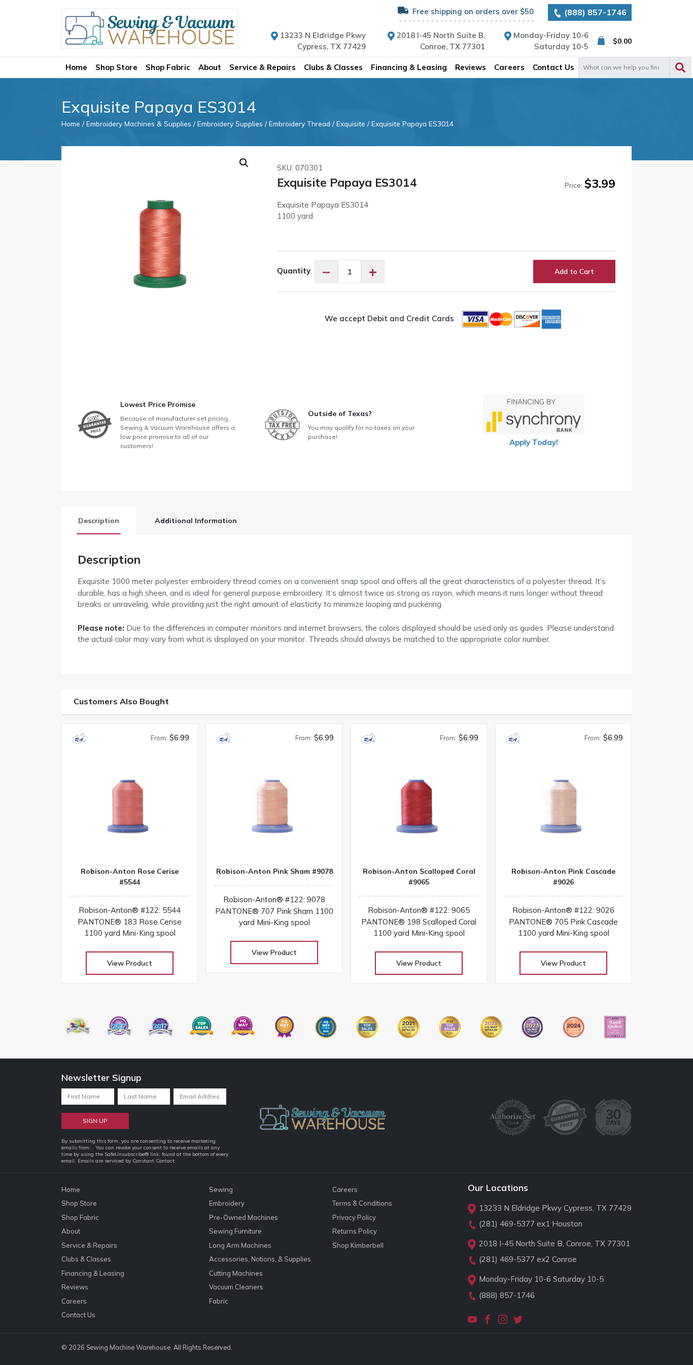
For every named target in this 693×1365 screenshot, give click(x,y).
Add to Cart (574, 271)
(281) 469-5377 (507, 1223)
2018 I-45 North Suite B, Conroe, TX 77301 (554, 1243)
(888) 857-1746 (594, 12)
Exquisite (350, 123)
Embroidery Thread (299, 123)
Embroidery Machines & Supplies (138, 123)
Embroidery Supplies (230, 123)
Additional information (196, 520)
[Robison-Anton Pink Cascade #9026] (563, 810)
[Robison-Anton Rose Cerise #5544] (129, 810)
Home (70, 123)
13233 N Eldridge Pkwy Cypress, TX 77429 (555, 1208)
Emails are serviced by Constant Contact (126, 1160)
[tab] (98, 521)
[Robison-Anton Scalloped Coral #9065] (418, 810)
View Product (129, 963)
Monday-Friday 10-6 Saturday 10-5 (541, 1279)
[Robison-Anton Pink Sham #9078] (274, 810)
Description (98, 520)
